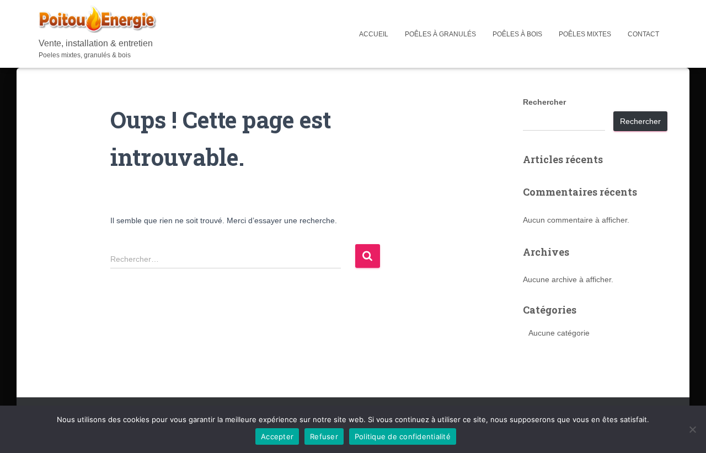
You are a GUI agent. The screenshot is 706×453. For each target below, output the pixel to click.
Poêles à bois (517, 34)
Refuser (324, 436)
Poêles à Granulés (440, 34)
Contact (643, 34)
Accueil (373, 34)
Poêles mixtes (585, 34)
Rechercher (544, 102)
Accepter (277, 436)
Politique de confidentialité (403, 436)
